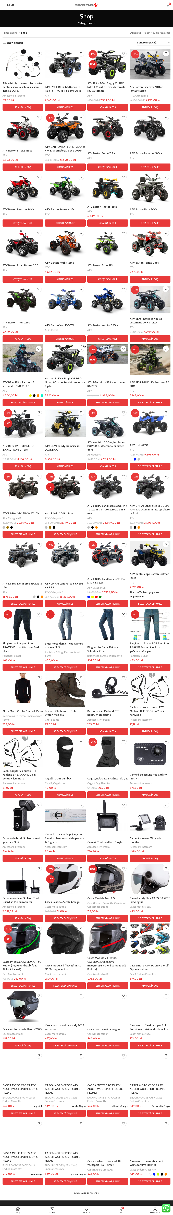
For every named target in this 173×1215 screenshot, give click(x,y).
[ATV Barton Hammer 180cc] (150, 127)
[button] (23, 107)
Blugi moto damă (96, 655)
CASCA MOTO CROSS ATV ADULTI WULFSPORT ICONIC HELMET (20, 1089)
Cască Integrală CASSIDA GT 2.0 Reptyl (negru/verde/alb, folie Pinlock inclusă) (22, 965)
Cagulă (48, 783)
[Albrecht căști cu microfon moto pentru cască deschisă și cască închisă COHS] (23, 64)
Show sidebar (15, 42)
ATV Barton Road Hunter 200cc (22, 265)
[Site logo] (86, 4)
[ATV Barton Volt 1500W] (65, 299)
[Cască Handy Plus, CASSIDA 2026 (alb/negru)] (150, 879)
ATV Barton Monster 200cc (19, 209)
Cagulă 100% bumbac (58, 778)
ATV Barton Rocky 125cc (59, 262)
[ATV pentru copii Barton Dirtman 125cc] (150, 555)
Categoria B (141, 95)
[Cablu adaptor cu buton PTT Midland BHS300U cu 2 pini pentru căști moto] (23, 752)
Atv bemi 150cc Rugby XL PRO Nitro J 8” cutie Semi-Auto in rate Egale (65, 382)
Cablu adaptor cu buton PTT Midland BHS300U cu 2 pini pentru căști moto (19, 774)
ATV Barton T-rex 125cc (101, 265)
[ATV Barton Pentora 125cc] (65, 187)
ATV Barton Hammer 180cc (146, 153)
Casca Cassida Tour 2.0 (101, 898)
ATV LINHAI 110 (139, 445)
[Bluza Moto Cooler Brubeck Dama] (23, 688)
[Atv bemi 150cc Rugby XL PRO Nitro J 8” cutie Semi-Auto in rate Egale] (65, 359)
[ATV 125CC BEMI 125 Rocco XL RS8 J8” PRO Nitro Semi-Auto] (65, 64)
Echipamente (114, 655)
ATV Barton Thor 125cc (16, 322)
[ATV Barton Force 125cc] (107, 127)
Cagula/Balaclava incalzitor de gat (107, 778)
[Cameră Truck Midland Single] (107, 815)
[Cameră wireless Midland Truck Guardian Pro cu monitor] (23, 879)
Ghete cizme (52, 719)
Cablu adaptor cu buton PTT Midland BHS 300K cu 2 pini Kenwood (147, 711)
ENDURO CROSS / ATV (15, 1097)
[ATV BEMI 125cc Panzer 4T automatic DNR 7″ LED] (23, 358)
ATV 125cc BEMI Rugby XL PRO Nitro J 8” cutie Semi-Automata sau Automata (106, 87)
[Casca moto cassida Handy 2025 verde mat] (65, 1006)
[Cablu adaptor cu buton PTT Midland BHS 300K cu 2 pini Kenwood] (150, 688)
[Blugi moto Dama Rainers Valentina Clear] (107, 624)
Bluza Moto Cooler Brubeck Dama (23, 711)
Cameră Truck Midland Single (104, 842)
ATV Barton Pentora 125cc (60, 209)
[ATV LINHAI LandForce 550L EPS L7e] (23, 555)
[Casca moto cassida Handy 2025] (23, 1006)
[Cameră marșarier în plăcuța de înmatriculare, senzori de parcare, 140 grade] (65, 815)
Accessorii (8, 95)
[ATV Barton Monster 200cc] (23, 187)
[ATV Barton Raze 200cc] (150, 187)
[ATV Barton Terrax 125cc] (150, 243)
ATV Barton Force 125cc (101, 153)
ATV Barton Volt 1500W (59, 325)
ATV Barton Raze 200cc (144, 209)
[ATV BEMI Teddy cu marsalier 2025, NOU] (65, 423)
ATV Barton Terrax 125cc (144, 262)
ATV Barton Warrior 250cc (103, 325)
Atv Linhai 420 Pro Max (59, 513)
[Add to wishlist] (39, 53)
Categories (85, 23)
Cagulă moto (60, 783)
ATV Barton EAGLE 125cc (17, 150)
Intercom (20, 95)
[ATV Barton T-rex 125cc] (107, 243)
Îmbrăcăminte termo (14, 716)
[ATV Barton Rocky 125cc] (65, 243)
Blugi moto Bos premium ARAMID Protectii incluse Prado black (22, 647)
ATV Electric (51, 330)
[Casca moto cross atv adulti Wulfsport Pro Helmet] (107, 1134)
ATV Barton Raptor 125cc (102, 206)
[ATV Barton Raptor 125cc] (107, 187)
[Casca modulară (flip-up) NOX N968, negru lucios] (65, 939)
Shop (24, 32)
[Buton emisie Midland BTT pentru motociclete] (107, 688)
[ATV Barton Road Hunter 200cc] (23, 243)
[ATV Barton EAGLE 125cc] (23, 127)
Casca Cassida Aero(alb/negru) (63, 902)
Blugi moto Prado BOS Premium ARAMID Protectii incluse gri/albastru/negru (149, 647)
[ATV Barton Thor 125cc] (23, 299)
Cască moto (120, 903)
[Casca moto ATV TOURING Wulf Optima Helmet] (150, 939)
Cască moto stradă (55, 906)
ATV (47, 95)
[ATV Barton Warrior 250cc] (107, 299)
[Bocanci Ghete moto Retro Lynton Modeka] (65, 690)
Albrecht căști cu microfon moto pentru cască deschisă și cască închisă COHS (22, 87)
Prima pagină (10, 32)
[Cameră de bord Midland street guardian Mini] (23, 815)
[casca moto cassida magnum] (107, 1006)
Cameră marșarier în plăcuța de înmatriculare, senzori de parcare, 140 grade (64, 838)
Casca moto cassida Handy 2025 (22, 1029)
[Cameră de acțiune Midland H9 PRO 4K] (150, 752)
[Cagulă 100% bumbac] (65, 752)
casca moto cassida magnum (104, 1029)
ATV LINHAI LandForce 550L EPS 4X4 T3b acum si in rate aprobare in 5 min (150, 509)
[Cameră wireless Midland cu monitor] (150, 815)
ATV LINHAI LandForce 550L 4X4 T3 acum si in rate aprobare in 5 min (107, 509)
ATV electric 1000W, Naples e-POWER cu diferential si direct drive (106, 446)
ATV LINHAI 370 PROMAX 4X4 (21, 513)
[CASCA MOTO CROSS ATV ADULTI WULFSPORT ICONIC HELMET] (23, 1066)
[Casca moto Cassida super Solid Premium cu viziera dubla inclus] (150, 1006)
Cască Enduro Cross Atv (100, 903)
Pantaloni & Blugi (12, 655)
